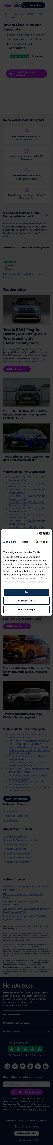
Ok (26, 592)
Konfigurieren (25, 600)
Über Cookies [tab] (42, 541)
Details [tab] (26, 541)
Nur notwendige (26, 609)
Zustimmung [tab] (9, 541)
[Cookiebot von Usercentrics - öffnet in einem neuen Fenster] (37, 533)
